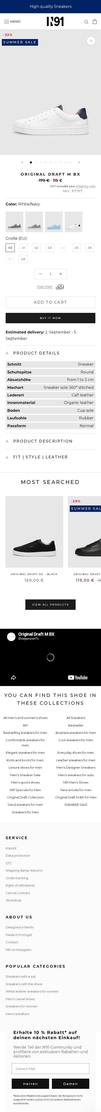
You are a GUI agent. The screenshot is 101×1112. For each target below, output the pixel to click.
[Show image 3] (41, 162)
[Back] (22, 162)
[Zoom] (91, 41)
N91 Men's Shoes (75, 782)
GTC (9, 863)
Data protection (18, 855)
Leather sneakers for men (75, 760)
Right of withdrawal (20, 885)
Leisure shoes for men (25, 767)
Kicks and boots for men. (25, 760)
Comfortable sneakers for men (25, 742)
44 (63, 247)
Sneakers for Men (25, 812)
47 (10, 259)
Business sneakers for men (76, 733)
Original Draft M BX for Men (76, 797)
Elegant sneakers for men (25, 752)
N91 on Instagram (18, 950)
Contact (12, 942)
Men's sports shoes (25, 782)
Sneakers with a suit (21, 976)
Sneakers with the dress (24, 984)
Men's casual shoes (20, 999)
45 (76, 247)
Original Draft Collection (25, 797)
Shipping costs (85, 186)
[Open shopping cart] (95, 21)
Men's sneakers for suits (76, 775)
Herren (30, 1084)
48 (23, 259)
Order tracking (17, 878)
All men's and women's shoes (25, 718)
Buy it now (50, 318)
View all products (50, 604)
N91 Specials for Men (25, 790)
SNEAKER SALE (75, 804)
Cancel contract (18, 893)
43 (50, 247)
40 (10, 247)
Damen (70, 1084)
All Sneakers (75, 718)
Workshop (13, 900)
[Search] (86, 21)
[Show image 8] (65, 162)
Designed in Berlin (20, 927)
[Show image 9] (70, 162)
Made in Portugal (19, 935)
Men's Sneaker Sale (25, 775)
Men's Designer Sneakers (75, 767)
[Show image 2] (36, 162)
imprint (11, 848)
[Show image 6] (55, 162)
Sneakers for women (22, 1006)
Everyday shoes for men (76, 752)
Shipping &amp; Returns (24, 870)
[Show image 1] (31, 162)
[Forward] (79, 162)
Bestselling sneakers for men (25, 733)
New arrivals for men (75, 790)
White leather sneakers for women (32, 991)
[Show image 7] (60, 162)
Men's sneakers (17, 1014)
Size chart (44, 286)
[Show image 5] (51, 162)
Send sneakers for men (25, 804)
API (25, 725)
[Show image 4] (46, 162)
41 (23, 247)
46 (90, 247)
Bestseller (75, 725)
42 (36, 247)
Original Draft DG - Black (34, 574)
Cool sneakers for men (75, 740)
